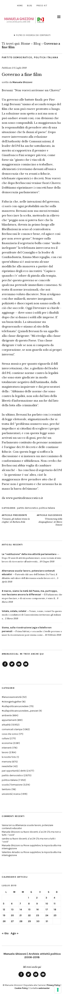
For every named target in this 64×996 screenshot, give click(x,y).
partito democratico (17, 57)
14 (21, 909)
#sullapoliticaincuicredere (15, 706)
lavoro (5, 752)
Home (20, 5)
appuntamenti (9, 720)
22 (29, 915)
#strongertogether (11, 701)
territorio (6, 789)
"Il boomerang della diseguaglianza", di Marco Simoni (49, 520)
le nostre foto (9, 757)
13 (12, 909)
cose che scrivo (10, 734)
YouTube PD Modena (25, 666)
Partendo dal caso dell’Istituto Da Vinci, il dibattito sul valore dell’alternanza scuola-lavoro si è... (29, 574)
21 (21, 915)
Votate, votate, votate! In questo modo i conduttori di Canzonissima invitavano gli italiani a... (32, 615)
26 (4, 921)
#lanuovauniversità (12, 697)
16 (37, 909)
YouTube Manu (19, 666)
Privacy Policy (53, 985)
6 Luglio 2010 (20, 68)
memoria (6, 761)
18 (55, 909)
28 (21, 921)
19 (4, 915)
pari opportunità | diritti (14, 770)
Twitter (12, 666)
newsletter (7, 766)
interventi (7, 747)
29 (29, 921)
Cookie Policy (21, 988)
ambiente (7, 715)
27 (12, 921)
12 (4, 909)
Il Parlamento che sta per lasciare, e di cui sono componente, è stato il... (32, 595)
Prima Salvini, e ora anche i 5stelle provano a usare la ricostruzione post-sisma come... (32, 631)
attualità (6, 724)
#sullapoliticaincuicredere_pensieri (20, 710)
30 (37, 921)
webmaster (44, 988)
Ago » (14, 933)
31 (47, 921)
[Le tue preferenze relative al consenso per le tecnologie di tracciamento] (57, 989)
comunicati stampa (12, 729)
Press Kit (41, 5)
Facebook (5, 666)
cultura (5, 738)
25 (55, 915)
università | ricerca (11, 794)
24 (47, 915)
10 (47, 903)
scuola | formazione (12, 784)
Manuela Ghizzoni (22, 82)
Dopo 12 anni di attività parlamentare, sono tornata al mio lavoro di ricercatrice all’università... (31, 558)
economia (7, 743)
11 (54, 903)
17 (47, 909)
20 (12, 915)
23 (37, 915)
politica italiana (46, 57)
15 (29, 909)
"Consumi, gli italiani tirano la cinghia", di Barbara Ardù (16, 518)
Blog (29, 5)
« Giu (5, 933)
